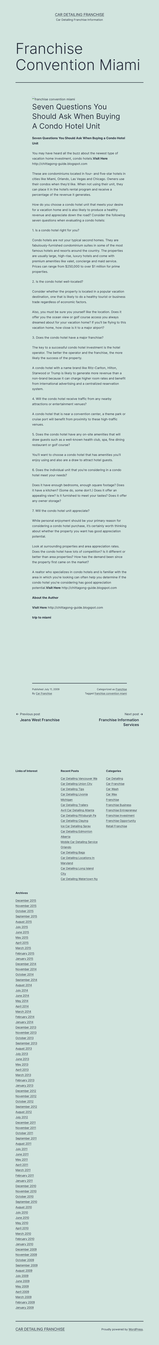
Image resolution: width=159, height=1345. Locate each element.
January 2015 (24, 958)
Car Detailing (114, 778)
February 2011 (25, 1175)
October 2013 (25, 1038)
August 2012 (24, 1112)
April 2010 (22, 1228)
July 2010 (22, 1212)
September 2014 (26, 979)
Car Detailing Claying (74, 820)
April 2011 (22, 1164)
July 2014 (22, 990)
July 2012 (22, 1117)
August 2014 (24, 985)
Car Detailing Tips (72, 789)
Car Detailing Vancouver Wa (79, 778)
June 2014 (22, 995)
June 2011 (22, 1154)
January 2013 (24, 1085)
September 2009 (27, 1265)
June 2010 (22, 1217)
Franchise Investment (120, 815)
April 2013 (22, 1069)
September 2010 (26, 1201)
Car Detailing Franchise (79, 14)
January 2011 (24, 1180)
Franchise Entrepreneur (121, 810)
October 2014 (25, 974)
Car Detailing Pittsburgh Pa (78, 815)
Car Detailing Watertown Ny (79, 878)
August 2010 (24, 1207)
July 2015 (22, 927)
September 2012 (26, 1106)
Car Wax (111, 794)
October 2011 (24, 1133)
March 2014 (23, 1011)
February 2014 (25, 1016)
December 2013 (26, 1027)
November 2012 (26, 1096)
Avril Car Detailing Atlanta (77, 810)
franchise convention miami (111, 693)
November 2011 (26, 1127)
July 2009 (22, 1275)
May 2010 (22, 1223)
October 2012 (25, 1101)
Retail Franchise (116, 826)
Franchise (121, 689)
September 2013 (26, 1043)
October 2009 (25, 1260)
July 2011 (21, 1149)
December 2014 (26, 964)
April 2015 (22, 942)
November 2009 (26, 1254)
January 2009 (25, 1307)
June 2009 (23, 1281)
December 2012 (26, 1090)
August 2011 (23, 1143)
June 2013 (22, 1059)
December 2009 (26, 1249)
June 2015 (22, 932)
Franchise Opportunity (121, 820)
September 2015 (26, 916)
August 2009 (24, 1270)
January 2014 (24, 1022)
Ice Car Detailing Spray (76, 826)
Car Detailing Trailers (74, 805)
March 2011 (23, 1170)
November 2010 (26, 1191)
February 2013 (25, 1080)
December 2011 (26, 1122)
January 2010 (24, 1244)
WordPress (136, 1329)
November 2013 (26, 1032)
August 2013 (24, 1048)
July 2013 (22, 1053)
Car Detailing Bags (73, 852)
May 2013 (22, 1064)
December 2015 (26, 900)
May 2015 (22, 937)
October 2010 (25, 1196)
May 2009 (22, 1286)
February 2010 (25, 1238)
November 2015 (26, 905)
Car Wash (112, 789)
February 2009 (25, 1302)
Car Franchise (44, 693)
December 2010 (26, 1186)
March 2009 (24, 1297)
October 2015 (25, 911)
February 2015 (25, 953)
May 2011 (22, 1159)
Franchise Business (118, 805)
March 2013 (23, 1075)
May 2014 (22, 1000)
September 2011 (26, 1138)
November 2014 (26, 969)
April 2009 (22, 1291)
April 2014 (22, 1006)
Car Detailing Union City (76, 783)
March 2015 (23, 948)
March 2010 (23, 1233)
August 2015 (24, 921)
